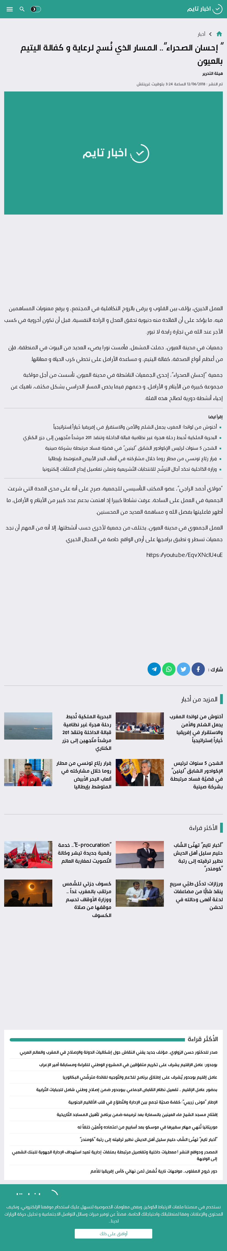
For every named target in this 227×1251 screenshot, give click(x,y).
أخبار (201, 34)
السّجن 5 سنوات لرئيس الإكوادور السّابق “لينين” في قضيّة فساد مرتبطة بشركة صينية (131, 447)
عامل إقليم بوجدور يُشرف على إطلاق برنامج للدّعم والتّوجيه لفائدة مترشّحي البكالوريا (140, 1077)
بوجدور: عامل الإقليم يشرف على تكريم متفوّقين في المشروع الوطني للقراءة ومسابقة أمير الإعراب (128, 1065)
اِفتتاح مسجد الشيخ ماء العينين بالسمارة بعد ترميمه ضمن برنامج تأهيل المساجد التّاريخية (137, 1114)
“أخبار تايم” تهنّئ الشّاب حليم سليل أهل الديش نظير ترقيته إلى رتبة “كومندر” (198, 856)
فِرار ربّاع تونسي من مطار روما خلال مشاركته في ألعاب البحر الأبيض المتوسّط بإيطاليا (132, 458)
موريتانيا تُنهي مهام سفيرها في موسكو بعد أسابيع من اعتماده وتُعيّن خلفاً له (147, 1127)
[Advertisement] (113, 259)
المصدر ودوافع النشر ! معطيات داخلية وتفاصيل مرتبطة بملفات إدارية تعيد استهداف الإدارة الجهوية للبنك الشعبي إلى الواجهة (114, 1155)
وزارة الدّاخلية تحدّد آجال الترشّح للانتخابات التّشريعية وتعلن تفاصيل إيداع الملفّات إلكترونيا (130, 468)
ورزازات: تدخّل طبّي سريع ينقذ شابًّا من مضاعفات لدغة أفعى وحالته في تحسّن (196, 895)
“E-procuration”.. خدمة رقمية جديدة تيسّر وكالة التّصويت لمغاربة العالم (84, 852)
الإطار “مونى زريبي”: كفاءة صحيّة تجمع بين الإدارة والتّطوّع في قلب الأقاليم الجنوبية (142, 1102)
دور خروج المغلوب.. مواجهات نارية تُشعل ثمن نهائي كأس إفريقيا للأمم (154, 1171)
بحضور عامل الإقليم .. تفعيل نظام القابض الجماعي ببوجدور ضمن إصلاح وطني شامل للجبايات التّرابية (126, 1090)
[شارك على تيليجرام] (154, 668)
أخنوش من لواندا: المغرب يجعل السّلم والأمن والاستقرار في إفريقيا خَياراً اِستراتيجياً (135, 426)
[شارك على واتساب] (169, 668)
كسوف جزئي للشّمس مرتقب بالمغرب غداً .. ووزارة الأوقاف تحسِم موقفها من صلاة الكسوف (86, 899)
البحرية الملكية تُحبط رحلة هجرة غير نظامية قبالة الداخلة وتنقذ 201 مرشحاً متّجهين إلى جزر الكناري (120, 437)
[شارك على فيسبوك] (198, 668)
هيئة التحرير (212, 73)
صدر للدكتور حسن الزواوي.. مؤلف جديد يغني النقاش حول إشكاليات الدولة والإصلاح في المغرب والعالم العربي (118, 1052)
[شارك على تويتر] (183, 668)
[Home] (219, 33)
